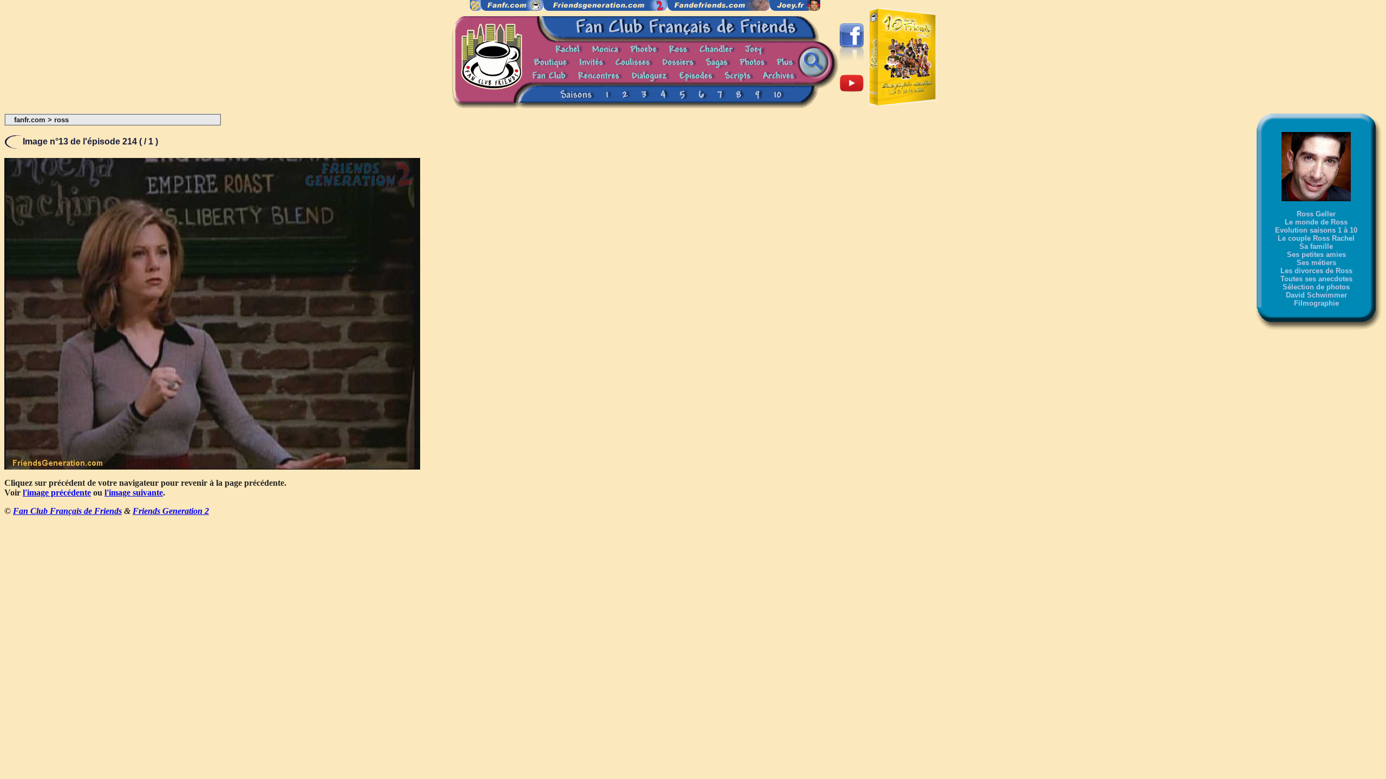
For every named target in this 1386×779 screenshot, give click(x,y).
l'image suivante (133, 492)
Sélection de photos (1316, 287)
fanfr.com (29, 120)
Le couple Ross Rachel (1316, 238)
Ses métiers (1316, 263)
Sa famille (1316, 246)
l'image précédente (57, 492)
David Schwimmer (1316, 295)
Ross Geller (1316, 214)
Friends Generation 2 (171, 511)
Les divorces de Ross (1316, 271)
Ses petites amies (1316, 254)
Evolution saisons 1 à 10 (1316, 230)
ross (61, 120)
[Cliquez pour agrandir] (212, 466)
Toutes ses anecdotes (1316, 279)
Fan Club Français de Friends (67, 511)
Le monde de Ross (1316, 222)
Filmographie (1316, 303)
